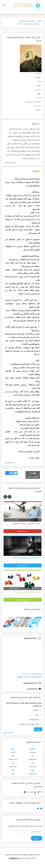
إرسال (36, 838)
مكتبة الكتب (32, 688)
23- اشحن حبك (25, 673)
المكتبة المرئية (30, 638)
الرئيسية (39, 20)
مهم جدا (35, 710)
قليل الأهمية (34, 719)
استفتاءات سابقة (8, 732)
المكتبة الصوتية (30, 683)
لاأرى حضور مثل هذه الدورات (29, 724)
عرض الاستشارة (22, 531)
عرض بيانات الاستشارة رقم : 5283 (28, 23)
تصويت (38, 729)
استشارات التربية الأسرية (26, 20)
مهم (36, 714)
